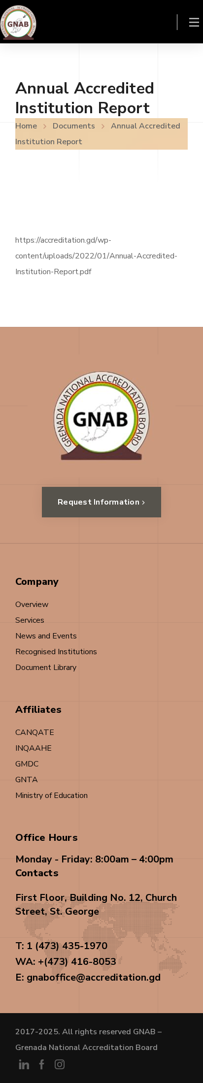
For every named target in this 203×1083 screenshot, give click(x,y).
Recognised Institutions (56, 651)
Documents (74, 126)
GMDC (26, 764)
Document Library (45, 667)
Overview (31, 604)
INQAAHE (33, 748)
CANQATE (34, 732)
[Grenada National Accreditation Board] (18, 21)
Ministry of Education (51, 795)
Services (29, 620)
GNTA (26, 779)
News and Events (46, 636)
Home (26, 126)
